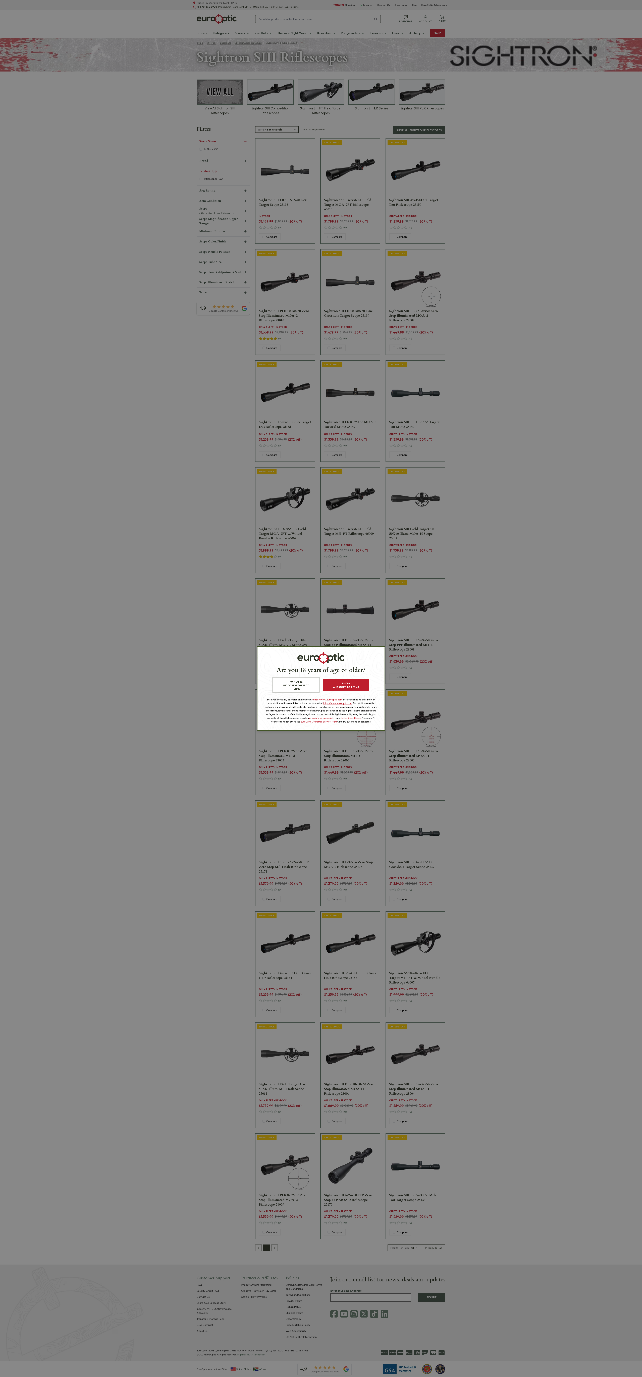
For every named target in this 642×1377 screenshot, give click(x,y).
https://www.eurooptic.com (327, 699)
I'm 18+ (346, 685)
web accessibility (326, 717)
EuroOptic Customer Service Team (319, 721)
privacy (313, 717)
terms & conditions (351, 717)
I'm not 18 (296, 685)
